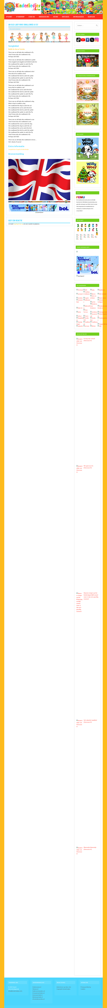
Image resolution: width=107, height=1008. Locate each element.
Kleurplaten (91, 17)
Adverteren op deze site (64, 987)
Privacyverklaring (86, 987)
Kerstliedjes (65, 17)
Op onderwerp (20, 17)
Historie (55, 17)
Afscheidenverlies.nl (38, 999)
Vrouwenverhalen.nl (38, 993)
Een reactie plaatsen (15, 29)
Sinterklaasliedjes (78, 17)
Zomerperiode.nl (37, 995)
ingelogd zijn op (18, 224)
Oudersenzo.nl (36, 987)
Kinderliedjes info (44, 17)
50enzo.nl (35, 989)
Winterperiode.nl (37, 997)
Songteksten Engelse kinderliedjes (18, 149)
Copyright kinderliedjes (63, 989)
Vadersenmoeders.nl (38, 991)
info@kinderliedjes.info (15, 991)
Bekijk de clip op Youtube (16, 49)
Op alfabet (9, 17)
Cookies (83, 989)
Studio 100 (32, 17)
